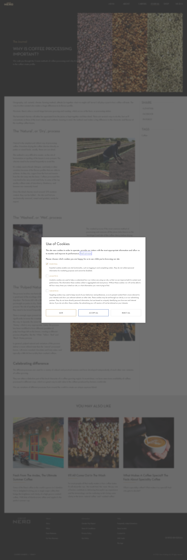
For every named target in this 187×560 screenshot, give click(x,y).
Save (61, 313)
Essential (91, 267)
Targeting (94, 297)
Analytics (95, 280)
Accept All (93, 313)
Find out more (86, 253)
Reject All (126, 313)
